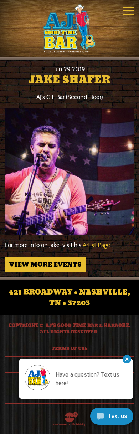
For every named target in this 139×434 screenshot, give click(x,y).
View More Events (45, 265)
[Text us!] (111, 418)
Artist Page (96, 245)
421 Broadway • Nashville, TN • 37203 (69, 297)
